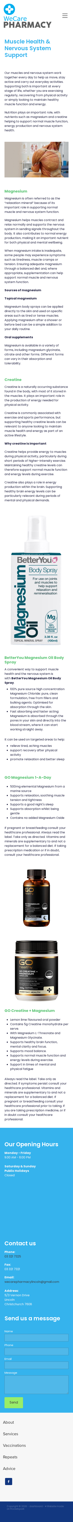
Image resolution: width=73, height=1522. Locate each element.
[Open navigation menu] (64, 15)
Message (10, 1373)
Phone (8, 1345)
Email (8, 1359)
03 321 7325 (13, 1256)
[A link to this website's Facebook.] (8, 1481)
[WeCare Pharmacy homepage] (32, 16)
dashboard (36, 1506)
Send (14, 1402)
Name (8, 1331)
